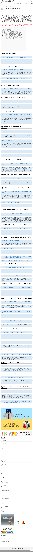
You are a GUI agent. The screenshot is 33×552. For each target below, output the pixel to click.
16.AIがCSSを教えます (4, 485)
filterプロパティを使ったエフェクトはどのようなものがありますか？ (12, 32)
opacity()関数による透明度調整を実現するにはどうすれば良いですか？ (12, 40)
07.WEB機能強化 (4, 461)
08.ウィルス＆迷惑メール (4, 464)
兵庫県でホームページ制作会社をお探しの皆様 (17, 548)
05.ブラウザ (3, 456)
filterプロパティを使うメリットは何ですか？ (9, 30)
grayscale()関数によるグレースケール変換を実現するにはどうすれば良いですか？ (14, 37)
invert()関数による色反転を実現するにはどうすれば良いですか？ (12, 39)
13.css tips (3, 477)
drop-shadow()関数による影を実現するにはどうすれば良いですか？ (12, 36)
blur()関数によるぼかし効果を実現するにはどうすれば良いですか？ (12, 33)
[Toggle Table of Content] (24, 28)
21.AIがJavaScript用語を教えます (5, 498)
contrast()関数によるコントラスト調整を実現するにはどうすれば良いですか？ (13, 35)
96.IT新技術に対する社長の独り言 (5, 503)
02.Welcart (3, 448)
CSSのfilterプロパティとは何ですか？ (8, 29)
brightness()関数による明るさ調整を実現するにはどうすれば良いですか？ (13, 34)
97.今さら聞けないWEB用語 (5, 506)
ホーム (10, 548)
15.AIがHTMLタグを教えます (5, 482)
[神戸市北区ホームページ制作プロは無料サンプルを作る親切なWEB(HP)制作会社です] (7, 1)
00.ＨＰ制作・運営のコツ (4, 443)
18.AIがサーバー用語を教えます (5, 490)
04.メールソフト (3, 453)
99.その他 (3, 511)
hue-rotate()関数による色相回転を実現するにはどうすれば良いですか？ (13, 38)
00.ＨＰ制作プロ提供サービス (5, 440)
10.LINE (2, 469)
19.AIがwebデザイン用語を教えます (6, 493)
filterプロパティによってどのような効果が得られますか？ (10, 31)
